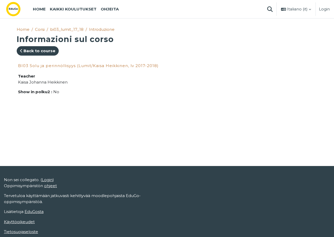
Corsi (40, 29)
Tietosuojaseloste (21, 231)
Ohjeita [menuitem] (110, 9)
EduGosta (34, 211)
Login (324, 9)
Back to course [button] (38, 50)
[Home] (17, 9)
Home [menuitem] (39, 9)
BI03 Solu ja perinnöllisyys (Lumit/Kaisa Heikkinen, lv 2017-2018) (88, 65)
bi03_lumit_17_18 (67, 29)
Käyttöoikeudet (19, 221)
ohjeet (50, 185)
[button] (269, 9)
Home (23, 29)
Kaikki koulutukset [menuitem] (73, 9)
